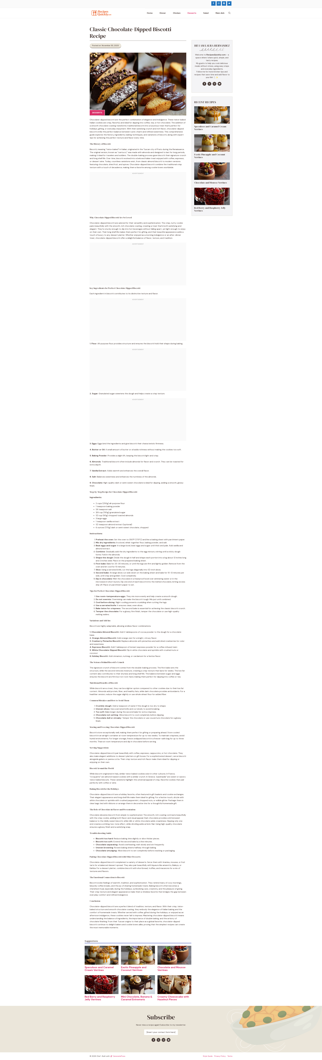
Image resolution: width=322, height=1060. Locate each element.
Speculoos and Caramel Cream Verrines (99, 968)
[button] (229, 13)
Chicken (176, 13)
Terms (229, 1056)
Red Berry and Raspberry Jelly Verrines (100, 998)
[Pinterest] (224, 3)
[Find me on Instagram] (214, 84)
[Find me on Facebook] (204, 84)
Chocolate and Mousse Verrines (171, 968)
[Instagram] (219, 3)
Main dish (220, 13)
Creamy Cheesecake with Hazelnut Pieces (173, 998)
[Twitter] (229, 3)
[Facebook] (213, 3)
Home (150, 13)
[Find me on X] (209, 84)
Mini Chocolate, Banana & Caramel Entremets (136, 998)
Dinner (163, 13)
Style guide (208, 1056)
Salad (206, 13)
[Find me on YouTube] (219, 84)
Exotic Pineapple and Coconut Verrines (133, 968)
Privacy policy (220, 1056)
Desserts (192, 13)
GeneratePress (119, 1056)
